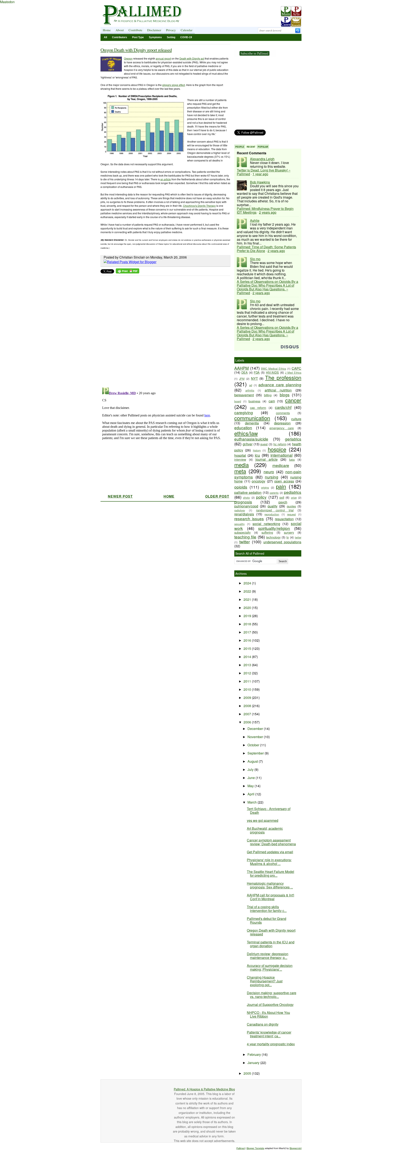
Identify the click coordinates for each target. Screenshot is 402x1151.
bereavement (244, 395)
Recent (251, 146)
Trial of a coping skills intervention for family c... (267, 908)
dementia (252, 423)
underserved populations (282, 542)
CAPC (296, 368)
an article (165, 179)
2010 (248, 689)
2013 (248, 664)
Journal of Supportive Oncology (270, 1004)
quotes (291, 506)
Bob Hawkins (260, 182)
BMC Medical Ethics (273, 369)
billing (268, 395)
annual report (163, 58)
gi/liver (248, 444)
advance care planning (279, 384)
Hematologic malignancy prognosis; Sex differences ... (270, 885)
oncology (258, 481)
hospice (277, 449)
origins (265, 487)
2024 (248, 583)
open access (284, 481)
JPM (242, 379)
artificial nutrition (278, 390)
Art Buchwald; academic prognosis (265, 830)
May (251, 785)
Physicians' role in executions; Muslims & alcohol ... (269, 861)
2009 (248, 697)
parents (274, 493)
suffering (267, 532)
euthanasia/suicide (251, 439)
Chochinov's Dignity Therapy (199, 205)
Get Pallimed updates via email (270, 851)
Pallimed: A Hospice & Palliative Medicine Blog (204, 1089)
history (257, 450)
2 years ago (267, 212)
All (105, 37)
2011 (248, 681)
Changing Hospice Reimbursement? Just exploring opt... (264, 981)
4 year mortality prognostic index (271, 1044)
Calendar (186, 30)
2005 (248, 1073)
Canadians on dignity (262, 1024)
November (255, 736)
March (252, 802)
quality (272, 506)
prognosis (243, 502)
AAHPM (241, 368)
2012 (248, 673)
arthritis (249, 390)
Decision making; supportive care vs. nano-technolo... (271, 994)
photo (246, 497)
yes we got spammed (262, 820)
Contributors (119, 37)
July (250, 769)
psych (282, 502)
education (243, 427)
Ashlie (254, 220)
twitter (244, 541)
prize (294, 497)
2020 (248, 607)
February (254, 1054)
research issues (249, 518)
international (281, 455)
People (239, 146)
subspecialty (242, 532)
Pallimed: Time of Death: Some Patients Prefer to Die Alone (266, 249)
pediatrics (292, 492)
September (256, 753)
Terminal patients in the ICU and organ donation (270, 944)
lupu (292, 459)
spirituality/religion (274, 528)
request (291, 514)
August (253, 761)
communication (252, 418)
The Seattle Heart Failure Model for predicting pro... (270, 873)
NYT (254, 378)
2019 (248, 615)
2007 (248, 713)
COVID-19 (186, 37)
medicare (280, 465)
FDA (257, 372)
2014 (248, 656)
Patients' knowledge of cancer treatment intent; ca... (269, 1034)
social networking (266, 523)
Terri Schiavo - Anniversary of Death (268, 810)
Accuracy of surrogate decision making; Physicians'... (269, 967)
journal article (266, 459)
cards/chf (283, 407)
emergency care (281, 428)
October (253, 745)
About (120, 30)
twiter (298, 537)
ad (250, 385)
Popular (263, 146)
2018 (248, 624)
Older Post (217, 496)
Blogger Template (255, 1148)
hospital (240, 455)
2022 (248, 591)
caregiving (243, 412)
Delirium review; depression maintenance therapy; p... (267, 955)
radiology (239, 510)
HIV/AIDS (272, 372)
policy (261, 497)
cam (272, 401)
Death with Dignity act (191, 58)
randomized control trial (275, 510)
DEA (244, 372)
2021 (248, 599)
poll (282, 497)
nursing (271, 477)
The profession (283, 377)
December (255, 728)
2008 (248, 705)
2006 (248, 722)
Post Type (138, 37)
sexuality (239, 524)
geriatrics (293, 439)
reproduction (271, 514)
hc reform (279, 444)
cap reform (258, 407)
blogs (285, 394)
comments (283, 413)
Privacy (171, 30)
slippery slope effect (173, 85)
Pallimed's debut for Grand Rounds (266, 920)
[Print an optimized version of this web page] (127, 272)
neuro (269, 471)
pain (281, 486)
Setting (171, 37)
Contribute (135, 30)
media (241, 464)
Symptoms (155, 37)
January (253, 1062)
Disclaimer (154, 30)
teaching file (245, 537)
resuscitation (284, 518)
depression (282, 423)
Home (107, 30)
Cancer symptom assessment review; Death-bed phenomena (271, 842)
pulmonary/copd (246, 506)
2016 (248, 640)
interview (240, 459)
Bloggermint (296, 1148)
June (251, 777)
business (254, 401)
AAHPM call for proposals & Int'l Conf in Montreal (270, 897)
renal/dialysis (244, 514)
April (251, 794)
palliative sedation (248, 492)
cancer (293, 400)
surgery (289, 532)
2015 (248, 648)
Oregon (128, 58)
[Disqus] (162, 330)
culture (296, 418)
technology (273, 537)
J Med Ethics (293, 373)
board (237, 401)
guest (264, 444)
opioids (240, 487)
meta (240, 471)
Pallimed (240, 1148)
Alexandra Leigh (262, 158)
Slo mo (255, 258)
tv (287, 537)
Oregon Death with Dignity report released (136, 50)
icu (257, 455)
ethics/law (246, 433)
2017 (248, 632)
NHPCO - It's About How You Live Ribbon (268, 1014)
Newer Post (120, 496)
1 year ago (260, 174)
